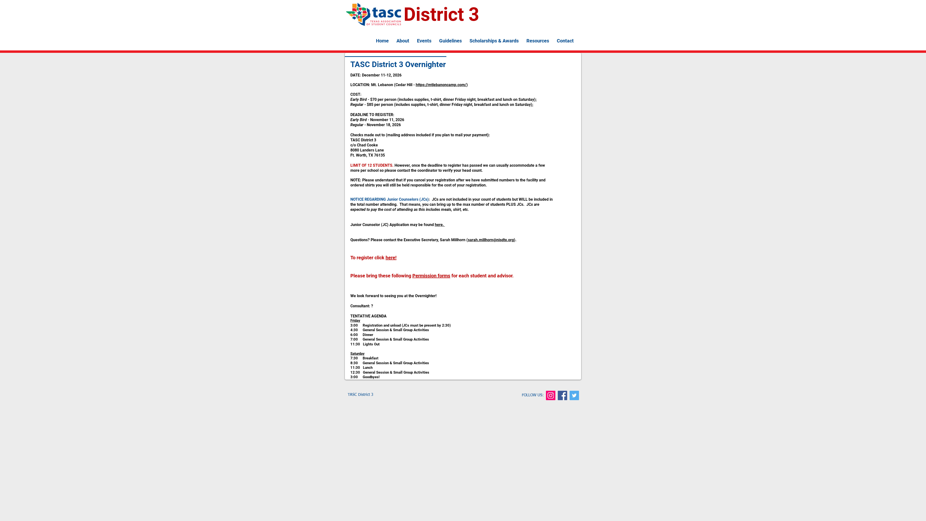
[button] (403, 41)
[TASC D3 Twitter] (574, 395)
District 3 (441, 14)
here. (440, 224)
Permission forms (431, 276)
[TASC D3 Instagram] (550, 395)
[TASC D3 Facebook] (562, 395)
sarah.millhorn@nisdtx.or (490, 240)
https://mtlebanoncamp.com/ (441, 84)
